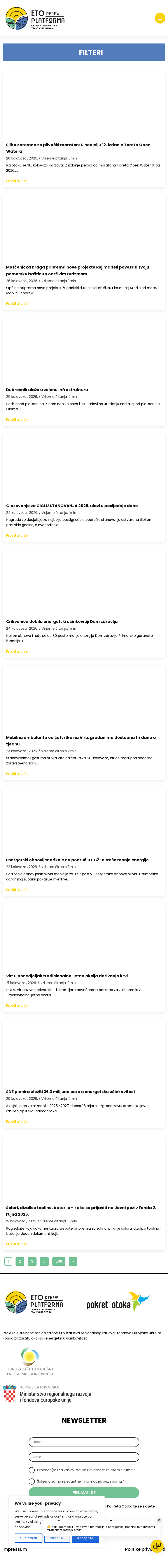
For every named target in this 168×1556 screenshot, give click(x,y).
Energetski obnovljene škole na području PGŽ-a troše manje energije (77, 860)
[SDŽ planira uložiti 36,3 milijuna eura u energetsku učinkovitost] (84, 1051)
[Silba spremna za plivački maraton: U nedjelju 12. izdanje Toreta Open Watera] (84, 104)
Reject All (57, 1538)
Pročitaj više (17, 181)
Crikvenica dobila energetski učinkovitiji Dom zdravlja (62, 621)
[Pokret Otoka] (35, 18)
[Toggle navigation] (160, 18)
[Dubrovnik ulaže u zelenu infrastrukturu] (84, 349)
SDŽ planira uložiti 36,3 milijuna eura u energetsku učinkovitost (70, 1091)
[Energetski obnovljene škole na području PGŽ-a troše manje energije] (84, 820)
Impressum (15, 1549)
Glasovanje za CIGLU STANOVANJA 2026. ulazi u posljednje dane (72, 505)
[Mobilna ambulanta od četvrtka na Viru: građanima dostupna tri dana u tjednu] (84, 697)
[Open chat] (157, 1546)
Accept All (85, 1538)
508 (59, 1261)
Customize (28, 1538)
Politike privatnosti (145, 1549)
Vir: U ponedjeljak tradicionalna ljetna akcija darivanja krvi (67, 976)
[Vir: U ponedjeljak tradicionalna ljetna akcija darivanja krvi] (84, 936)
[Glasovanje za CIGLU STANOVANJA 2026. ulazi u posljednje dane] (84, 465)
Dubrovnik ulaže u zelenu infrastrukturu (47, 389)
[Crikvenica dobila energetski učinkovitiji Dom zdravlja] (84, 581)
